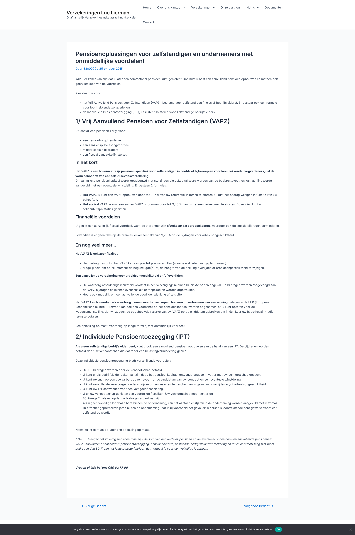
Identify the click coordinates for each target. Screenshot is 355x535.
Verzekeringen (201, 7)
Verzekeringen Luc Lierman (98, 13)
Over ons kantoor (169, 7)
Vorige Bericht (94, 505)
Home (147, 7)
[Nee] (350, 529)
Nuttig (250, 7)
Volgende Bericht (258, 505)
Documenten (274, 7)
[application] (183, 7)
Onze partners (231, 7)
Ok (278, 529)
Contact (148, 22)
